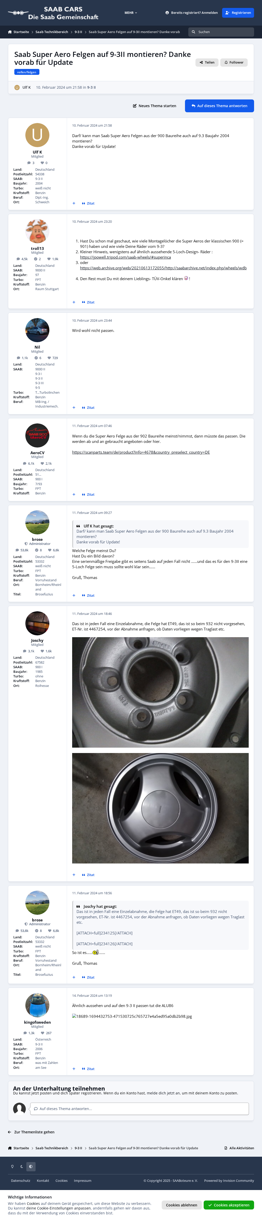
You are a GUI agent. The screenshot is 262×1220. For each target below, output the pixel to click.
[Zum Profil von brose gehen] (37, 522)
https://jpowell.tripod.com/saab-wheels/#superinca (125, 257)
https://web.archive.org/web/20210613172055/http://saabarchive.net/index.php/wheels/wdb (163, 268)
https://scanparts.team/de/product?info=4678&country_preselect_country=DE (141, 452)
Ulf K (27, 87)
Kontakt (43, 1180)
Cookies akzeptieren (231, 1205)
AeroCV (37, 453)
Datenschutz (20, 1180)
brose (37, 539)
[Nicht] (160, 640)
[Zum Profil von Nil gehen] (37, 330)
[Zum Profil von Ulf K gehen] (17, 87)
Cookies (62, 1180)
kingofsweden (37, 1022)
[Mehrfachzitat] (74, 204)
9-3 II (91, 87)
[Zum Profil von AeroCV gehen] (37, 435)
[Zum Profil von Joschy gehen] (37, 623)
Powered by (229, 1180)
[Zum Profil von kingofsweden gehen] (37, 1005)
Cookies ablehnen (181, 1205)
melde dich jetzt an (163, 1093)
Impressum (82, 1180)
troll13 (37, 248)
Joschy (37, 640)
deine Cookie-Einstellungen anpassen (58, 1208)
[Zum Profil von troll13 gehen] (37, 231)
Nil (37, 347)
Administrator (39, 544)
